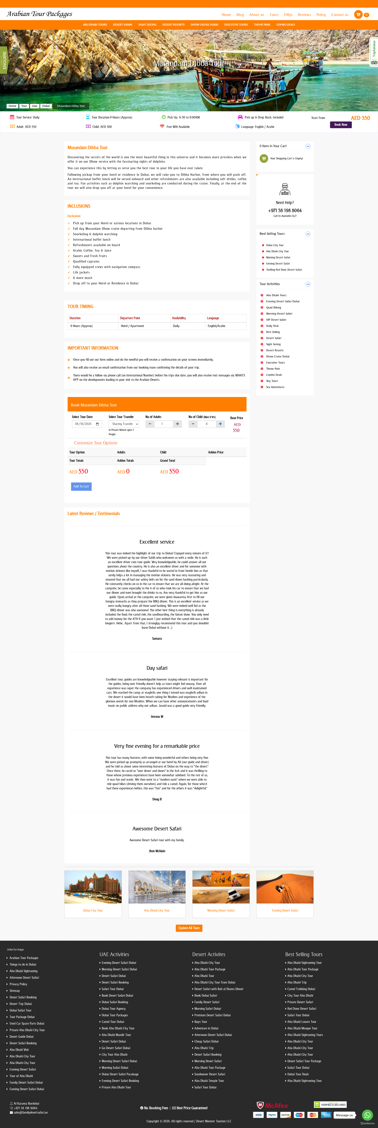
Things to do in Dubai (22, 964)
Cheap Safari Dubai (206, 1041)
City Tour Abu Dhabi (114, 1055)
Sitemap (14, 991)
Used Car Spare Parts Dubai (26, 1023)
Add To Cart (81, 486)
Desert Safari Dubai (114, 976)
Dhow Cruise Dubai (204, 24)
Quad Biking (273, 307)
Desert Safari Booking (23, 997)
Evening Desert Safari (277, 263)
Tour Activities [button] (270, 284)
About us (257, 14)
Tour (24, 106)
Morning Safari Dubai (115, 1068)
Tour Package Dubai (22, 1017)
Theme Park (262, 24)
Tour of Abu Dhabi (21, 1076)
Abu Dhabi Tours (95, 24)
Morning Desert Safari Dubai (119, 969)
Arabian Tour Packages (23, 958)
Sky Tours (271, 381)
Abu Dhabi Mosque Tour (302, 1028)
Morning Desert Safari (277, 257)
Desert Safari (122, 24)
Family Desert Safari (206, 1002)
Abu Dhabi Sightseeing (23, 971)
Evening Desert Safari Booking (120, 1081)
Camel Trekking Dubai (301, 989)
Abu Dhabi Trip (204, 1048)
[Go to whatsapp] (367, 1115)
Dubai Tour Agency (114, 1009)
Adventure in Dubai (206, 1028)
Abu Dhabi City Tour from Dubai (214, 982)
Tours (275, 14)
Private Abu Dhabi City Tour (27, 1030)
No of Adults (153, 417)
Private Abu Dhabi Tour (116, 1087)
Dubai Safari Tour (20, 1010)
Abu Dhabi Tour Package (209, 969)
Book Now (340, 125)
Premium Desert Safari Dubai (212, 1015)
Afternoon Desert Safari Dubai (213, 1035)
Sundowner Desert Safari (209, 1074)
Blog (240, 14)
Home (227, 14)
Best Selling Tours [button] (272, 234)
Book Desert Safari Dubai (117, 995)
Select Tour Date (82, 417)
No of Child (202, 417)
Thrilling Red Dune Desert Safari (283, 269)
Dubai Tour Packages (115, 1015)
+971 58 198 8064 (285, 210)
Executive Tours (236, 24)
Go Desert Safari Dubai (116, 1048)
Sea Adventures (274, 387)
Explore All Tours (189, 928)
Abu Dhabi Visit (19, 1050)
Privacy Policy (18, 984)
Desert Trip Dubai (20, 1004)
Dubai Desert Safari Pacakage (120, 1074)
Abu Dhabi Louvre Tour (301, 1022)
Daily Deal (271, 325)
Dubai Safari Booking (115, 1002)
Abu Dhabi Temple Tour (209, 1081)
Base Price (236, 418)
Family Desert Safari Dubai (26, 1082)
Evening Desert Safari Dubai (282, 301)
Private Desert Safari (300, 1002)
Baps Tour (200, 1022)
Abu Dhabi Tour (204, 976)
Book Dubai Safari (205, 995)
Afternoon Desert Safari (24, 978)
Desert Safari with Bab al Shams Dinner (218, 989)
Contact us (340, 14)
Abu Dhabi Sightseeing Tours (305, 1035)
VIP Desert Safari (275, 319)
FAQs (289, 14)
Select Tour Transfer (121, 417)
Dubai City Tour (274, 245)
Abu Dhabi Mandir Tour (116, 1035)
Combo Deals (285, 24)
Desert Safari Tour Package (304, 1061)
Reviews (305, 14)
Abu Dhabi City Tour (277, 251)
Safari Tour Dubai (113, 989)
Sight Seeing (147, 24)
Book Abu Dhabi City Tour (118, 1028)
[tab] (285, 146)
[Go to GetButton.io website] (367, 1123)
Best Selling (272, 332)
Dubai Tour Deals (298, 1074)
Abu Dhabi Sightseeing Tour (304, 963)
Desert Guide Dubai (21, 1037)
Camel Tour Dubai (113, 1022)
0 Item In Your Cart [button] (273, 146)
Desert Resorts (174, 24)
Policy (322, 14)
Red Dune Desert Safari (301, 1009)
